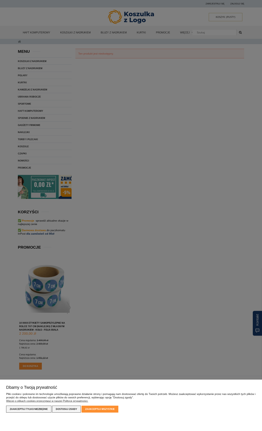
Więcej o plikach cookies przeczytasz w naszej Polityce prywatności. (47, 400)
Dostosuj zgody (66, 409)
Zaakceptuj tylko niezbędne (29, 409)
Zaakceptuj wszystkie (100, 409)
